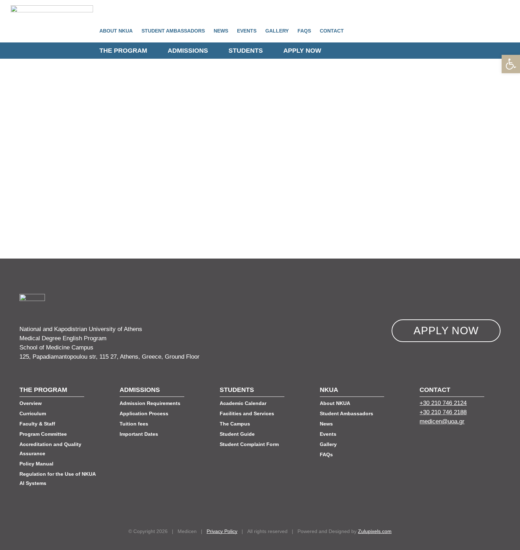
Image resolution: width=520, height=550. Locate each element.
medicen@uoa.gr (442, 421)
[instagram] (460, 440)
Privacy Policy (222, 531)
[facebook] (422, 440)
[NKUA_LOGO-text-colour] (52, 8)
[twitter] (435, 440)
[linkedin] (448, 440)
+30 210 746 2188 (443, 412)
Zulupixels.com (375, 531)
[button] (511, 64)
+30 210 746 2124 (443, 403)
